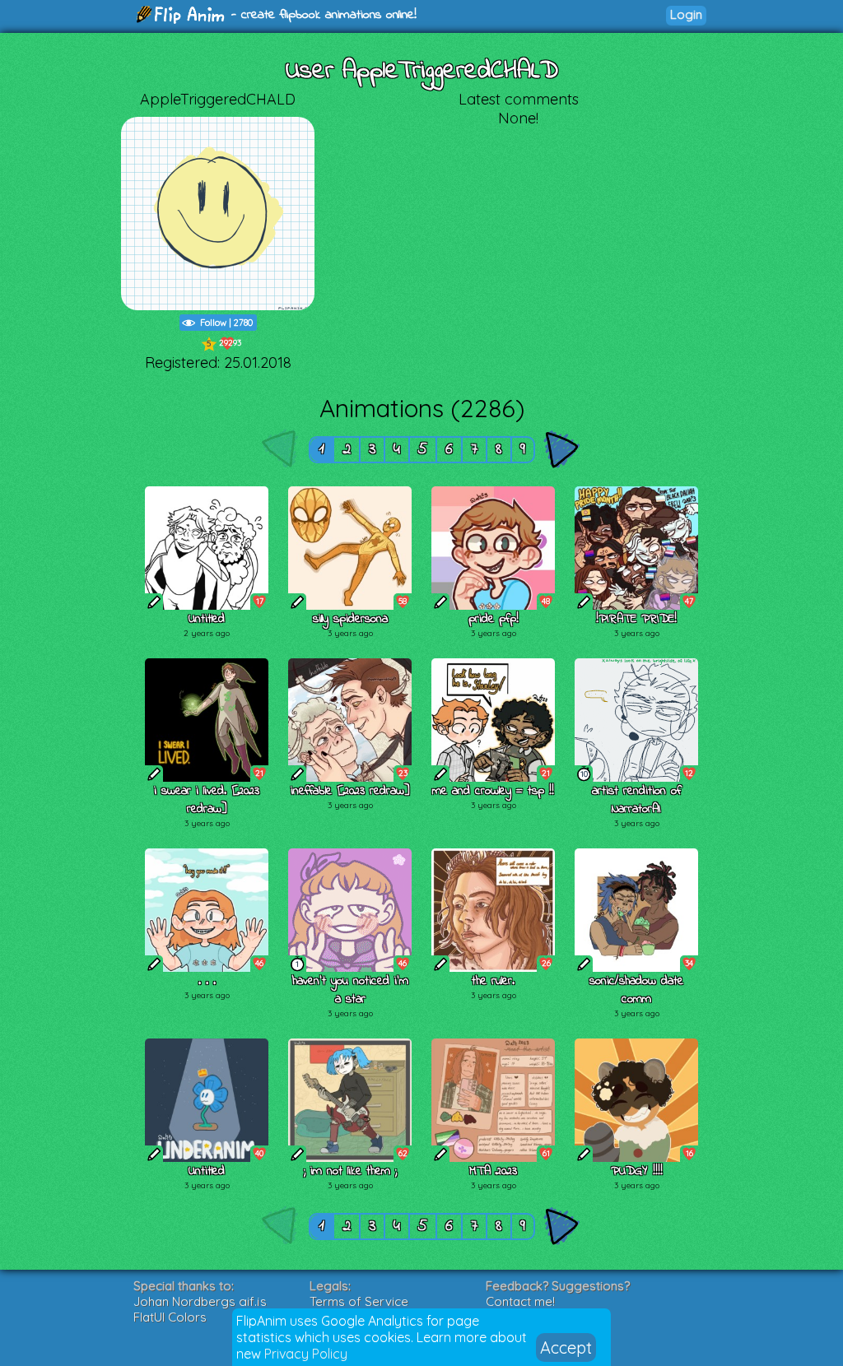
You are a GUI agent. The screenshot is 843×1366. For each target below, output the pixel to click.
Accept (566, 1347)
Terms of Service (359, 1301)
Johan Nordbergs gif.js (200, 1301)
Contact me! (520, 1301)
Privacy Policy (305, 1353)
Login (686, 14)
